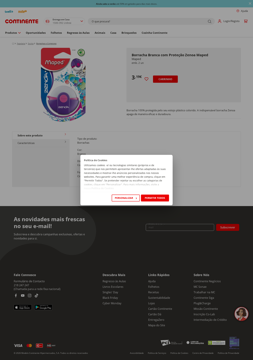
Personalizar (124, 198)
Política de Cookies (102, 188)
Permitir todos (155, 198)
